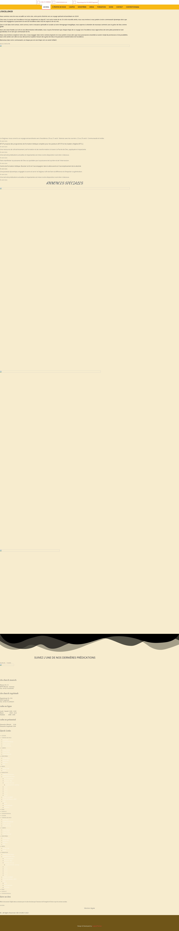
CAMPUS (72, 7)
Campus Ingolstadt (7, 754)
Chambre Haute (6, 758)
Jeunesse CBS (6, 760)
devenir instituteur (8, 805)
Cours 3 (6, 791)
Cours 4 (6, 793)
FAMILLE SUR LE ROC (8, 774)
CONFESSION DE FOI (8, 742)
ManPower (5, 762)
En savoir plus (3, 146)
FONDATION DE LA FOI (8, 776)
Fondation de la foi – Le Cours (12, 785)
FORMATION (101, 7)
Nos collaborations (7, 746)
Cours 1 (5, 787)
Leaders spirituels (6, 744)
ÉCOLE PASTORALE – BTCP (9, 799)
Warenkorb (6, 807)
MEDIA (91, 7)
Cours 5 (6, 795)
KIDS (4, 764)
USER (4, 801)
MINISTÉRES (82, 7)
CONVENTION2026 (132, 7)
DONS (111, 7)
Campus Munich (6, 750)
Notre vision (5, 739)
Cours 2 (6, 789)
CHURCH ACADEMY (8, 797)
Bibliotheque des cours (9, 783)
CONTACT (119, 7)
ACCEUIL (46, 7)
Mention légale (89, 908)
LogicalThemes (97, 926)
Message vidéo (6, 768)
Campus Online (6, 752)
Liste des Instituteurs (8, 778)
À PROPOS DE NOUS (59, 7)
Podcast (4, 770)
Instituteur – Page (8, 780)
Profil (5, 803)
